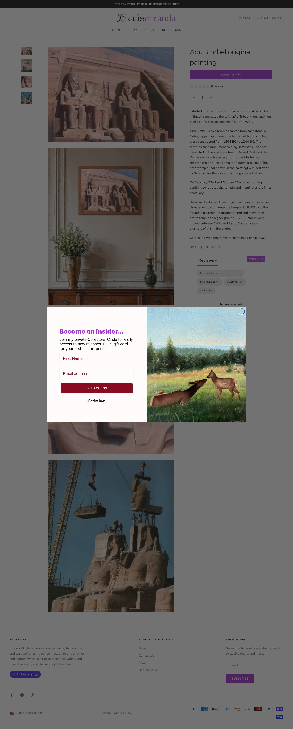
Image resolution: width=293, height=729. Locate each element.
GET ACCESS (96, 388)
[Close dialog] (242, 311)
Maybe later (96, 400)
